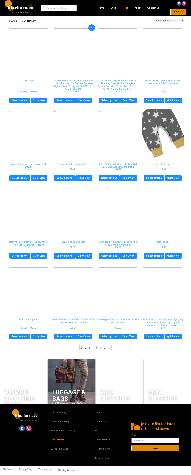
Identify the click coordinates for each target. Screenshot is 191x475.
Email (134, 435)
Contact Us (101, 421)
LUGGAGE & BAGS (69, 395)
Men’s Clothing (58, 412)
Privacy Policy (102, 439)
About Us (99, 412)
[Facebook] (179, 3)
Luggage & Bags (59, 449)
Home (101, 7)
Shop (113, 7)
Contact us (153, 7)
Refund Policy (102, 449)
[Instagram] (184, 3)
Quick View (39, 100)
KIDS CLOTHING (115, 395)
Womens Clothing (60, 421)
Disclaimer (8, 469)
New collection (13, 403)
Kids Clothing (57, 439)
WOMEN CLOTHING (19, 395)
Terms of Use (102, 458)
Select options (64, 100)
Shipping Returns (66, 470)
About (138, 7)
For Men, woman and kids (67, 403)
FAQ (97, 430)
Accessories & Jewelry (63, 430)
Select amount (20, 100)
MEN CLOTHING (163, 395)
